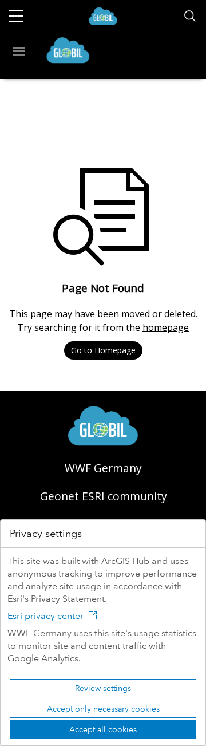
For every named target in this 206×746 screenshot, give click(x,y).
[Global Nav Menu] (16, 16)
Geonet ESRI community (103, 496)
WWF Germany (103, 468)
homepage (165, 327)
